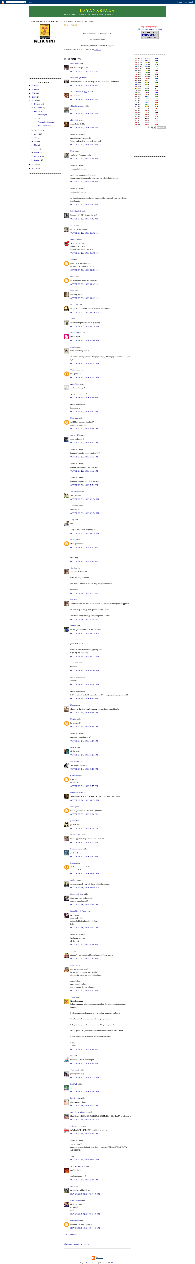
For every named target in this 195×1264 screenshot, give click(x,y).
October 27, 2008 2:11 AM (84, 944)
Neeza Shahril (75, 834)
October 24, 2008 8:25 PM (84, 769)
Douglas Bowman (92, 1263)
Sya (71, 1055)
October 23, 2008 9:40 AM (84, 204)
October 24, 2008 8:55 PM (84, 786)
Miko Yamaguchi (77, 77)
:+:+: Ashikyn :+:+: (77, 1166)
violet (72, 568)
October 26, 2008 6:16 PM (84, 904)
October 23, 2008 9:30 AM (84, 144)
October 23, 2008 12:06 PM (84, 326)
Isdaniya (73, 806)
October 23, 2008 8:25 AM (84, 71)
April (36, 148)
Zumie (72, 225)
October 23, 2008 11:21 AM (84, 270)
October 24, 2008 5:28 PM (84, 754)
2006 (34, 168)
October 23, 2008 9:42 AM (84, 218)
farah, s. (73, 747)
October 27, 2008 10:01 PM (84, 1077)
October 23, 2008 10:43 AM (84, 233)
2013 (34, 85)
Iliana (72, 863)
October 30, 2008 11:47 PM (84, 1159)
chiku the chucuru (77, 106)
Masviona (74, 418)
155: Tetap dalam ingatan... (44, 122)
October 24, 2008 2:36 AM (84, 547)
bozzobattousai (76, 848)
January (37, 160)
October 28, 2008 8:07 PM (84, 1105)
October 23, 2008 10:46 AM (84, 253)
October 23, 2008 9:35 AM (84, 181)
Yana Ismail (74, 1069)
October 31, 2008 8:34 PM (84, 1179)
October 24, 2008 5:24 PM (84, 741)
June (36, 141)
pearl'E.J (73, 820)
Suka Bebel (74, 63)
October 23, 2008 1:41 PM (84, 397)
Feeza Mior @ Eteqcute (79, 911)
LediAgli (73, 1084)
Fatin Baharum (76, 1200)
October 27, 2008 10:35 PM (84, 1091)
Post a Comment (70, 1234)
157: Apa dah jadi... (41, 114)
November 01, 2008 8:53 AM (85, 1194)
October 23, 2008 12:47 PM (84, 377)
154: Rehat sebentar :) (42, 125)
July (36, 137)
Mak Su (73, 719)
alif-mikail (74, 120)
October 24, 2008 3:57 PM (84, 698)
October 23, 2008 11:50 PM (84, 533)
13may (73, 997)
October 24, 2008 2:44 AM (84, 561)
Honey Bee (74, 239)
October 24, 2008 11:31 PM (84, 800)
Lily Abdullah (75, 211)
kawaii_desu (75, 1098)
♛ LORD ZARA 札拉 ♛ (79, 91)
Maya (72, 705)
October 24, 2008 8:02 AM (84, 619)
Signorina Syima (76, 894)
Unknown (74, 369)
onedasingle (75, 1220)
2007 (34, 164)
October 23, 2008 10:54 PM (84, 499)
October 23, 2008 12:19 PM (84, 340)
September (38, 130)
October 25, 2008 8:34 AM (84, 814)
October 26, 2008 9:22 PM (84, 927)
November (38, 107)
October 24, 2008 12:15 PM (84, 684)
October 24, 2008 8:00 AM (84, 593)
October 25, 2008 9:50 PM (84, 856)
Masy (72, 151)
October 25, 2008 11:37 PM (84, 873)
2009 (34, 97)
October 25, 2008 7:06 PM (84, 842)
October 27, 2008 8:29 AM (84, 990)
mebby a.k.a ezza (77, 792)
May (36, 145)
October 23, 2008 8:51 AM (84, 85)
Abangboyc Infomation (79, 1112)
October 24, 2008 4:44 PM (84, 726)
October (37, 111)
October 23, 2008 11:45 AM (84, 284)
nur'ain (73, 347)
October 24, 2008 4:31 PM (84, 712)
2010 (34, 93)
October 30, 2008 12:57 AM (84, 1119)
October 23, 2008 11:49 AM (84, 298)
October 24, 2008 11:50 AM (84, 633)
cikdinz (73, 625)
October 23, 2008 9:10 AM (84, 113)
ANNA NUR (75, 435)
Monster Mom (75, 332)
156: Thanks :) (39, 118)
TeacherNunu (75, 491)
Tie (71, 318)
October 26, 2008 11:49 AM (84, 887)
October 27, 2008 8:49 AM (84, 1049)
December (38, 104)
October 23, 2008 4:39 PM (84, 442)
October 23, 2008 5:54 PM (84, 485)
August (37, 134)
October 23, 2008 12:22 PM (84, 363)
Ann (72, 259)
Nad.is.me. (74, 304)
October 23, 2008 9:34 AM (84, 158)
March (37, 152)
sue (71, 951)
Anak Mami (75, 384)
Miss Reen (74, 965)
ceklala (73, 290)
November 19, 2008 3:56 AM (85, 1228)
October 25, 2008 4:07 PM (84, 828)
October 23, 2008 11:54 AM (84, 312)
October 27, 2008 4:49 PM (84, 1063)
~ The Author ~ (76, 1126)
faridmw (73, 880)
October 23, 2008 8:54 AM (84, 99)
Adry (72, 519)
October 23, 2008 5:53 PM (84, 456)
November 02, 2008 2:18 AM (85, 1214)
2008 (34, 100)
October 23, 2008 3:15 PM (84, 428)
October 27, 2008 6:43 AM (84, 958)
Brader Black (75, 761)
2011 (34, 89)
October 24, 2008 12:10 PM (84, 670)
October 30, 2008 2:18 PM (84, 1133)
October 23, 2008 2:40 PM (84, 411)
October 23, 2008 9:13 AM (84, 127)
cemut (72, 276)
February (38, 156)
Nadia (72, 1186)
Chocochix (74, 775)
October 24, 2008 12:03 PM (84, 656)
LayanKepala (97, 10)
